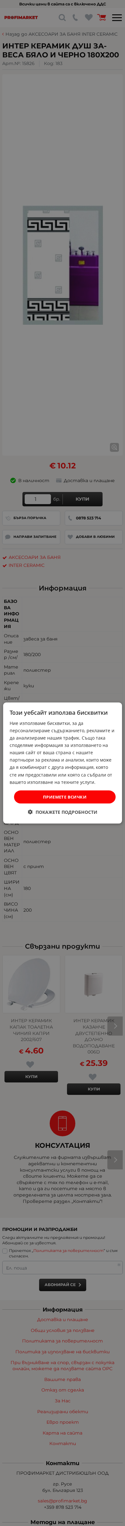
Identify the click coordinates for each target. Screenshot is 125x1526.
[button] (62, 812)
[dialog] (62, 763)
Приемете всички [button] (65, 796)
